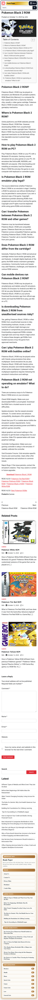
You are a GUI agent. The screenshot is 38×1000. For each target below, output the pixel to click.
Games (11, 494)
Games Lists (7, 987)
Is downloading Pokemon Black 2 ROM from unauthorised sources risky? (18, 69)
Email (4, 727)
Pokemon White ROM (10, 550)
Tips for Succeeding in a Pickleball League (15, 812)
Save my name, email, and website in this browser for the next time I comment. (20, 748)
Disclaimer (7, 885)
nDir (26, 17)
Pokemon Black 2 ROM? (12, 43)
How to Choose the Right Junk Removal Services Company (17, 942)
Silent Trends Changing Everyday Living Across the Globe (18, 909)
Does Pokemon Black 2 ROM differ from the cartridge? (18, 59)
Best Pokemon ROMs (19, 491)
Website (4, 737)
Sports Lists (7, 980)
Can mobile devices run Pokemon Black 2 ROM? (17, 64)
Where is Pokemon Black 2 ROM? (15, 45)
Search (4, 769)
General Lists (7, 995)
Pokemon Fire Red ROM (20, 479)
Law (5, 991)
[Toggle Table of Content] (31, 40)
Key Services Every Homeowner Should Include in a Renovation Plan (18, 932)
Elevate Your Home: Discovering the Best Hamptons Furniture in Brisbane (18, 953)
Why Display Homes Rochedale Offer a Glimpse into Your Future (18, 948)
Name (4, 717)
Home (5, 976)
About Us (6, 874)
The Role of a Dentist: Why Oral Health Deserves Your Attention (18, 914)
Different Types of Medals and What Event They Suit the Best (18, 898)
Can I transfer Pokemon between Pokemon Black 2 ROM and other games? (18, 54)
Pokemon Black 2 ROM (19, 475)
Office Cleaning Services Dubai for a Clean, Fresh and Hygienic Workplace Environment (18, 937)
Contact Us (7, 877)
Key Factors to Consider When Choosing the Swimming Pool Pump (19, 958)
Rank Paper (11, 3)
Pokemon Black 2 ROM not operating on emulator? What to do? (18, 79)
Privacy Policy (7, 881)
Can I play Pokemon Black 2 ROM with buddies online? (16, 74)
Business (6, 968)
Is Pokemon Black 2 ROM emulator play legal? (19, 51)
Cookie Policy (7, 888)
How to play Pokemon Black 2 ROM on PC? (18, 48)
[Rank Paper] (3, 3)
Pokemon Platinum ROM (11, 481)
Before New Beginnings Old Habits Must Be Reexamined (15, 903)
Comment (6, 689)
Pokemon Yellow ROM (11, 652)
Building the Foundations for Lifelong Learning (17, 808)
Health (5, 972)
